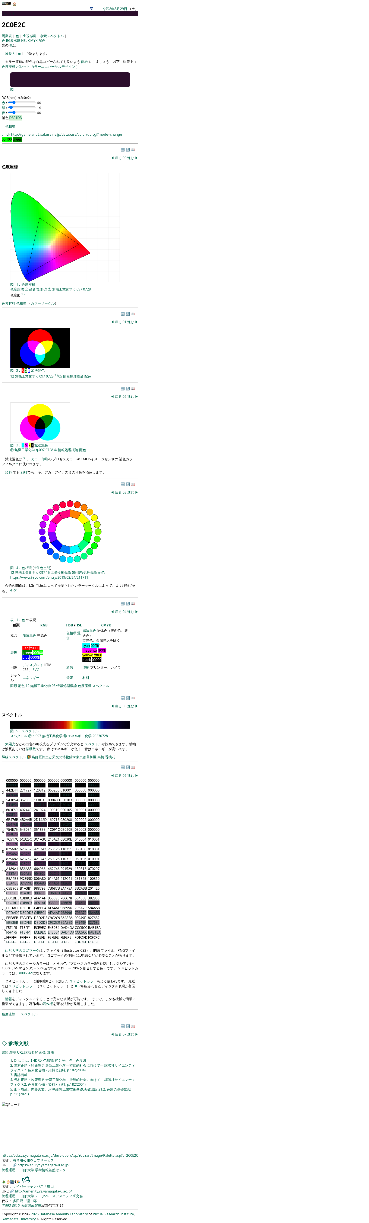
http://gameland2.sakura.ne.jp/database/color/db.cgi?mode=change (66, 134)
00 (125, 157)
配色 (41, 40)
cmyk (6, 134)
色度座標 (8, 66)
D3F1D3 (15, 117)
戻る (118, 157)
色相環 (10, 126)
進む (130, 157)
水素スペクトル (52, 35)
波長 (8, 53)
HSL (24, 40)
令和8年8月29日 (114, 8)
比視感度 (30, 35)
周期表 (7, 35)
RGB (10, 40)
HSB (17, 40)
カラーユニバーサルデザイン (53, 66)
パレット (23, 66)
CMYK (33, 40)
